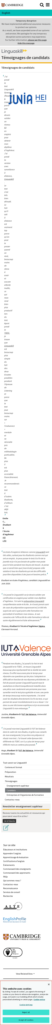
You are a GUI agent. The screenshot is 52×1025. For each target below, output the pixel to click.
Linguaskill (9, 179)
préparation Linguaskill (34, 601)
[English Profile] (14, 927)
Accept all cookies (26, 1020)
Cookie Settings (26, 1005)
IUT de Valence (29, 714)
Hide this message (26, 43)
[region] (26, 1003)
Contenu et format (13, 767)
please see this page (37, 40)
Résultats (9, 776)
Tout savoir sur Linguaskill (15, 762)
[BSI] (12, 963)
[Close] (49, 984)
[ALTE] (12, 915)
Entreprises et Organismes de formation (25, 795)
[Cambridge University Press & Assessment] (22, 945)
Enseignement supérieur (18, 785)
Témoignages (11, 781)
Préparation (10, 772)
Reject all (26, 1012)
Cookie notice (39, 999)
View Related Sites (24, 973)
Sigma (42, 626)
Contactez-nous (12, 799)
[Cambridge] (12, 5)
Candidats (11, 790)
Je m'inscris (9, 821)
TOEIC (6, 333)
